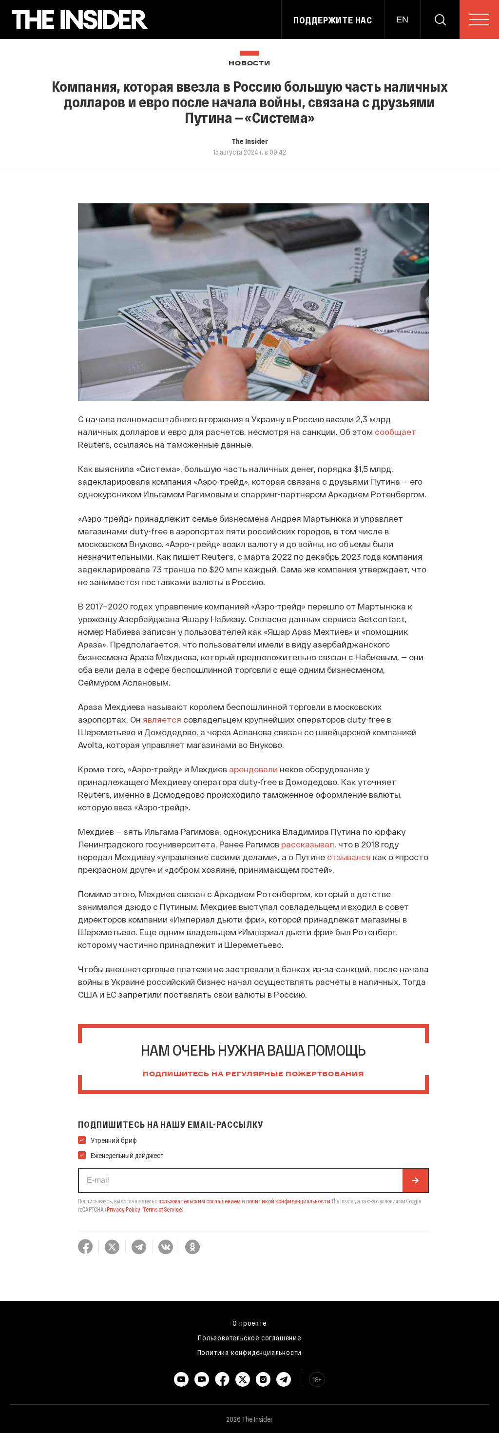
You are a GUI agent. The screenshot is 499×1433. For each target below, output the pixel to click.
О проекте (249, 1322)
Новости (249, 63)
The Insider (249, 141)
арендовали (253, 769)
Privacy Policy (123, 1209)
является (162, 719)
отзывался (349, 857)
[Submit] (415, 1180)
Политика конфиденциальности (249, 1352)
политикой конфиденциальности (288, 1200)
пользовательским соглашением (199, 1200)
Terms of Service (162, 1209)
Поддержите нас (332, 20)
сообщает (395, 431)
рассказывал (307, 844)
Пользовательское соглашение (249, 1337)
